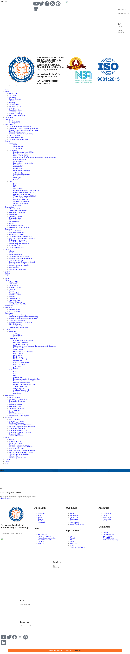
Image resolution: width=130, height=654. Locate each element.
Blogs (39, 515)
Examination (107, 513)
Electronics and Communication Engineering (23, 130)
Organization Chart (15, 110)
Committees (13, 150)
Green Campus (18, 161)
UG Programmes (14, 121)
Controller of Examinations (18, 211)
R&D (72, 541)
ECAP (72, 545)
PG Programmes (14, 123)
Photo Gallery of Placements (18, 242)
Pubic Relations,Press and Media (23, 152)
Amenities (12, 143)
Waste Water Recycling (20, 156)
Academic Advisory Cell (21, 201)
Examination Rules (15, 218)
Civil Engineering (15, 135)
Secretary (12, 102)
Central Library (18, 146)
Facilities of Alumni (15, 255)
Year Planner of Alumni (16, 260)
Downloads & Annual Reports (19, 227)
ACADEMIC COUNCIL (17, 115)
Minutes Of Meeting (15, 113)
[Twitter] (41, 3)
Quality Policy (13, 97)
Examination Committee (17, 212)
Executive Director (15, 106)
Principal (12, 108)
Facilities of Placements (16, 234)
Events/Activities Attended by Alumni (21, 264)
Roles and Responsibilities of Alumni (21, 258)
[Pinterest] (58, 3)
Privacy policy (74, 523)
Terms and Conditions (77, 524)
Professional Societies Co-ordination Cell (26, 190)
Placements (8, 229)
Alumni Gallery (14, 267)
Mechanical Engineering (17, 132)
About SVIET (13, 93)
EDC (15, 187)
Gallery (7, 273)
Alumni (7, 249)
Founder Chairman (15, 99)
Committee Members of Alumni (19, 256)
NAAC (72, 538)
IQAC (15, 183)
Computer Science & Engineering (20, 126)
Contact (72, 521)
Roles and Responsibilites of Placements (22, 238)
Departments (9, 124)
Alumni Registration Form (17, 269)
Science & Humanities (16, 137)
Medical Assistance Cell (21, 200)
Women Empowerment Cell (46, 538)
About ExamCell (14, 209)
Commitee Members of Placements (20, 236)
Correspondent (14, 104)
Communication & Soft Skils (18, 139)
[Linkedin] (36, 9)
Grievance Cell (18, 189)
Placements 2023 (14, 245)
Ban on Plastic (17, 167)
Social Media (17, 148)
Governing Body (14, 112)
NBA (72, 540)
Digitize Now (77, 650)
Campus (7, 141)
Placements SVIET (15, 231)
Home (7, 90)
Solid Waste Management (21, 174)
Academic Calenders (15, 216)
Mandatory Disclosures (77, 547)
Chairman (12, 101)
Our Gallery (41, 521)
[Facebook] (47, 3)
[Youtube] (36, 3)
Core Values (13, 95)
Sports (15, 145)
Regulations (13, 214)
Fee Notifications (14, 222)
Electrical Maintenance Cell (22, 194)
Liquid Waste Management (21, 170)
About (7, 91)
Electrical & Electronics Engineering (20, 134)
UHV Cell (41, 543)
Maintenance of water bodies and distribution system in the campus (34, 157)
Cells (10, 181)
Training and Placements (17, 240)
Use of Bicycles (18, 165)
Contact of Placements (16, 247)
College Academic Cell (20, 203)
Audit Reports (74, 515)
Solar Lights (17, 178)
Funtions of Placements (16, 233)
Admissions (9, 117)
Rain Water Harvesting (20, 154)
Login (7, 275)
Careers (7, 271)
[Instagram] (52, 3)
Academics (8, 119)
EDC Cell (41, 541)
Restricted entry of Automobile (23, 163)
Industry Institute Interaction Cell (23, 192)
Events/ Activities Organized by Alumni (22, 262)
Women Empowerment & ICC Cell (24, 196)
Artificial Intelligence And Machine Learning (23, 128)
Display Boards (18, 168)
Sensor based (17, 172)
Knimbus (105, 521)
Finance (15, 179)
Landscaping (17, 205)
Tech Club (73, 543)
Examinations (9, 207)
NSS (14, 185)
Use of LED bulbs (19, 176)
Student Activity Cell (20, 198)
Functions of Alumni (15, 253)
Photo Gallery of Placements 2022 (20, 244)
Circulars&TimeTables (16, 220)
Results (11, 223)
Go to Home (6, 498)
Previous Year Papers (16, 225)
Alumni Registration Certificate (19, 266)
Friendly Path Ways (19, 159)
